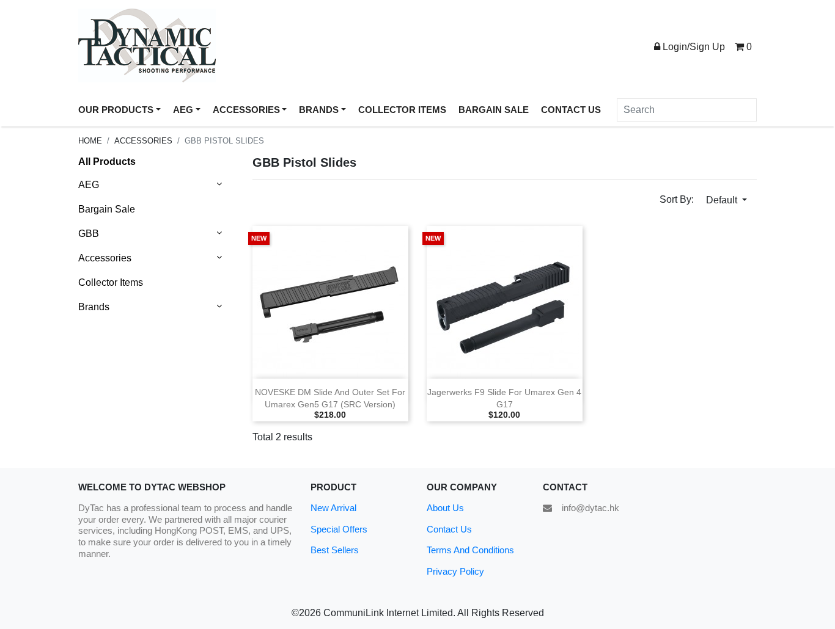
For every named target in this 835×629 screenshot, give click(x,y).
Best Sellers (335, 550)
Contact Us (449, 529)
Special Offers (339, 529)
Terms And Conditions (470, 550)
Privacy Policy (455, 571)
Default (723, 200)
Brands (93, 307)
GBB (88, 233)
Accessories (143, 140)
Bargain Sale (106, 209)
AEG (88, 185)
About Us (445, 508)
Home (90, 140)
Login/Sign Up (692, 47)
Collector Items (110, 282)
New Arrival (333, 508)
